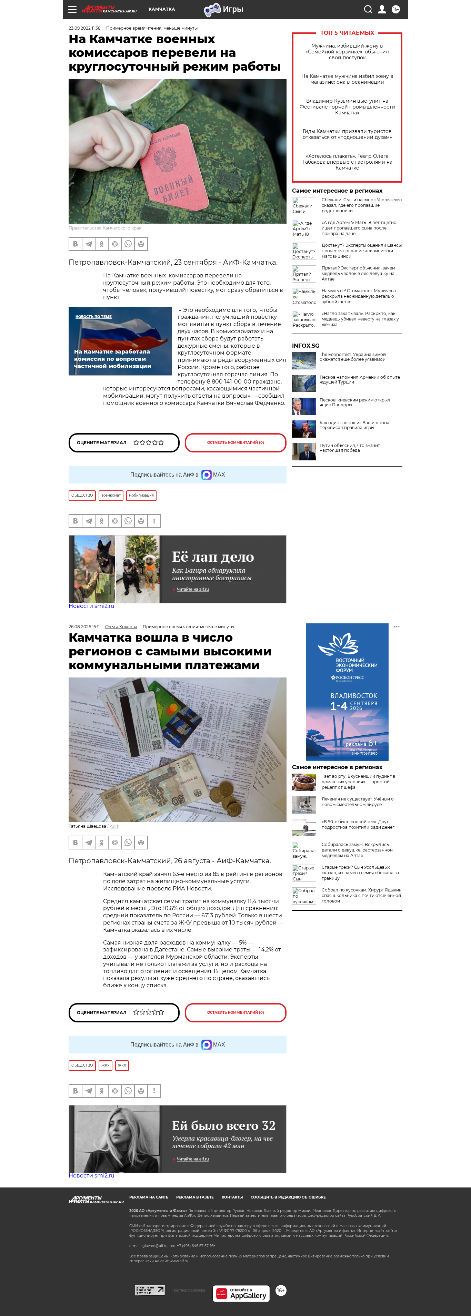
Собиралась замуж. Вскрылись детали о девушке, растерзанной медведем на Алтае (357, 850)
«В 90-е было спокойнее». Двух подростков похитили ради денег (358, 824)
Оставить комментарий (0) (235, 442)
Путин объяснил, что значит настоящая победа (350, 448)
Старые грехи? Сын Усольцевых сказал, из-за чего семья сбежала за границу (360, 873)
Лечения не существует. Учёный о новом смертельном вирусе (358, 801)
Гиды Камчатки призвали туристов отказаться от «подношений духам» (347, 134)
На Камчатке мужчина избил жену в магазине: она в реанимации (347, 79)
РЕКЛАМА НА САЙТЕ (148, 1197)
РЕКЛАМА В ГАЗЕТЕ (195, 1197)
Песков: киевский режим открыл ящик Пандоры (355, 402)
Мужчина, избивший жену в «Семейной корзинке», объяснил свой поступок (347, 52)
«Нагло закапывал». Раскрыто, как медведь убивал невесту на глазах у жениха (360, 319)
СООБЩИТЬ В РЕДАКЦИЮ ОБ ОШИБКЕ (288, 1197)
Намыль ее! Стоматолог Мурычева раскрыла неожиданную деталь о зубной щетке (359, 296)
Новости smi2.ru (91, 606)
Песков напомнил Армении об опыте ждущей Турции (360, 380)
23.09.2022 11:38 (85, 28)
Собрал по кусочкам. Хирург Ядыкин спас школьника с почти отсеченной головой (362, 895)
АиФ (114, 826)
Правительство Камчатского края (105, 228)
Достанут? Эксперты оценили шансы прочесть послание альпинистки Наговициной (362, 251)
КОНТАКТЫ (232, 1197)
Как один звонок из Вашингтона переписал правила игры (354, 425)
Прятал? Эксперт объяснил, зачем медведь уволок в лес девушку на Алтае (358, 273)
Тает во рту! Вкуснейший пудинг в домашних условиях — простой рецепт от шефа (358, 782)
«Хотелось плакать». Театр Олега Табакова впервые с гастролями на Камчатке (347, 162)
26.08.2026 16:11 (84, 626)
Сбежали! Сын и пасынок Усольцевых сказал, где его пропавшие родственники (362, 205)
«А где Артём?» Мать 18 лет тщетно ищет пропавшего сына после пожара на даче (359, 228)
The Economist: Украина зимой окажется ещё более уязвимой (353, 357)
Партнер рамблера (188, 1290)
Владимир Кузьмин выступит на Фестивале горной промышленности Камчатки (347, 107)
